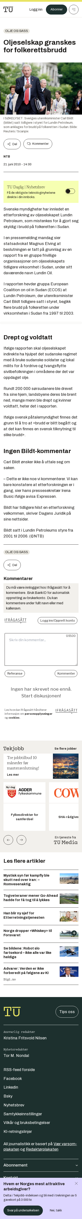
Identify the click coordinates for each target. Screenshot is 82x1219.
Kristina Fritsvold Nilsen (25, 1038)
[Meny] (74, 9)
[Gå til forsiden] (8, 9)
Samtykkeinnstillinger (22, 1114)
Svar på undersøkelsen (23, 1210)
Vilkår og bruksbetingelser (26, 1122)
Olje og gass (16, 31)
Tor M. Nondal (16, 1055)
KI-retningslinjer (17, 1131)
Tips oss (67, 1012)
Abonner (57, 9)
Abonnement (15, 1165)
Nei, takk (56, 1210)
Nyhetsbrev (13, 1105)
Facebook (12, 1078)
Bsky (7, 1096)
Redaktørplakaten (42, 1149)
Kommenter (40, 143)
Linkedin (10, 1087)
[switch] (70, 191)
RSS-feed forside (19, 1070)
